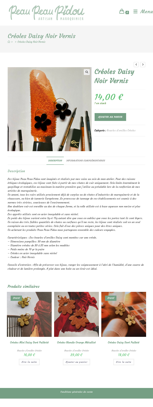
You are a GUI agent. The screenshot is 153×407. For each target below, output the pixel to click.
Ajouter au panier (110, 117)
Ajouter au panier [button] (76, 362)
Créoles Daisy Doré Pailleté (123, 342)
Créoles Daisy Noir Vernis (31, 41)
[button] (87, 72)
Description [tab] (55, 160)
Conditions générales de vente (76, 391)
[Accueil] (9, 41)
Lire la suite (29, 362)
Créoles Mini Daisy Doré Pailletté (29, 342)
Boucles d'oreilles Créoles (121, 130)
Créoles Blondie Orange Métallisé (76, 342)
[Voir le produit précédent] (136, 64)
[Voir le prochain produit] (142, 64)
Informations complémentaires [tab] (85, 160)
